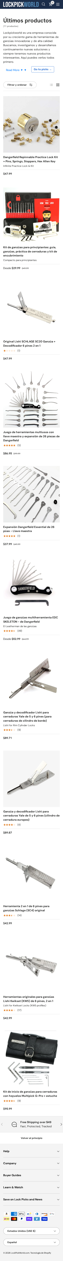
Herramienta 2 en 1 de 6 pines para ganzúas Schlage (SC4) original (26, 908)
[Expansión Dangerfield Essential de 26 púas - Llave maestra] (31, 494)
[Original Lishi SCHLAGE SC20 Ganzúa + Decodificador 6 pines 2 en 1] (31, 308)
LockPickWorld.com (20, 1252)
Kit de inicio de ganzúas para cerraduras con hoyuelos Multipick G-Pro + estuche (30, 1094)
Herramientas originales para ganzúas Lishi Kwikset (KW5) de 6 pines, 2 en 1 (28, 999)
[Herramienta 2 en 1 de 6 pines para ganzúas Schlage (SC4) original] (31, 873)
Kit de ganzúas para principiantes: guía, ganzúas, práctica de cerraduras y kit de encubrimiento (30, 251)
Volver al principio (31, 1138)
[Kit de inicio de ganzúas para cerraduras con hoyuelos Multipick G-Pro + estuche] (31, 1059)
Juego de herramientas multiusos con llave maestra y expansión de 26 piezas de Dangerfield (31, 436)
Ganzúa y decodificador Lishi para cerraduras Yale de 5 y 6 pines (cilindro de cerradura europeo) (31, 815)
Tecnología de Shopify (40, 1252)
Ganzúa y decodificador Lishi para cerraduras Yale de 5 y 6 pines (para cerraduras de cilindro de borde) (27, 716)
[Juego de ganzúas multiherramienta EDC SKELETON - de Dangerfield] (31, 584)
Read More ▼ (15, 70)
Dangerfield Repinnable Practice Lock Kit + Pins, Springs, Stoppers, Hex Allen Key (30, 159)
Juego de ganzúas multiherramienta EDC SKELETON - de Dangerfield (30, 619)
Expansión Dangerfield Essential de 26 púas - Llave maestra (28, 529)
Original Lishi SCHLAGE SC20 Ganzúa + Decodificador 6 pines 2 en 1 (29, 343)
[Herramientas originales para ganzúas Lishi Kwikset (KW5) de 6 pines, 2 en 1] (31, 964)
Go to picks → (43, 69)
